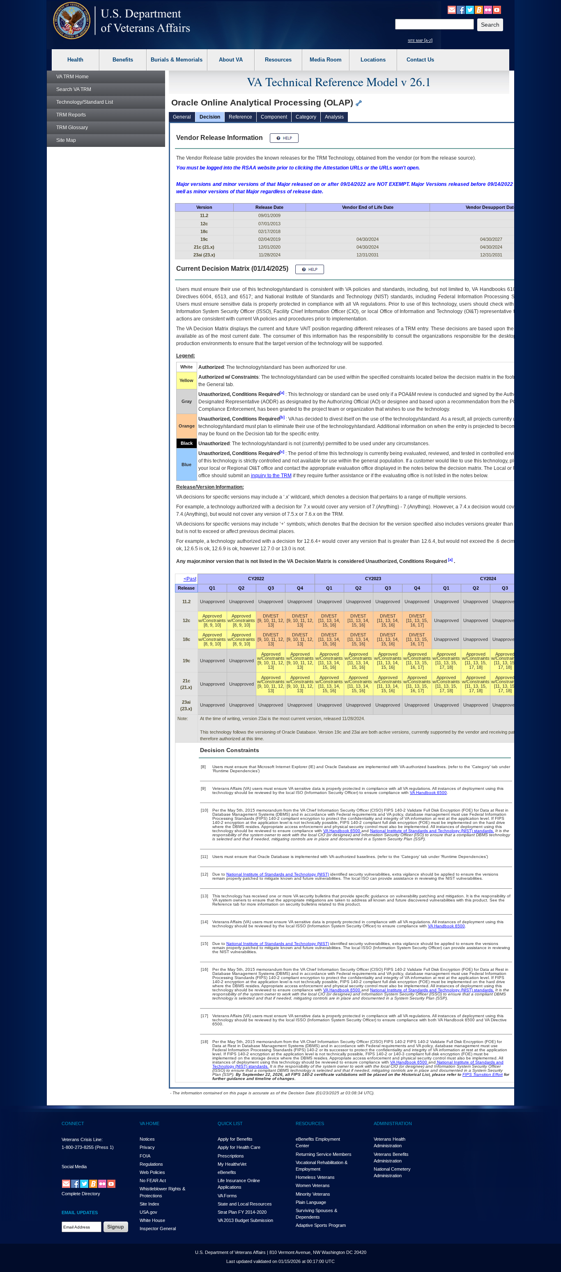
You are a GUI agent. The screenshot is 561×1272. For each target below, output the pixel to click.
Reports (71, 115)
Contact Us (420, 60)
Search (73, 89)
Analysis (334, 117)
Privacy (147, 1147)
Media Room (326, 60)
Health (75, 60)
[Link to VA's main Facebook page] (460, 9)
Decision (210, 117)
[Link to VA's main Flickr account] (487, 9)
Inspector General (158, 1228)
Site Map (66, 140)
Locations (373, 60)
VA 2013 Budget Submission (245, 1220)
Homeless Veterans (315, 1177)
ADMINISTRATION (393, 1123)
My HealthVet (232, 1164)
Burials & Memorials (176, 60)
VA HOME (149, 1123)
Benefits (123, 60)
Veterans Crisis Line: (82, 1139)
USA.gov (148, 1212)
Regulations (151, 1164)
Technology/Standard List (84, 102)
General (182, 117)
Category (306, 117)
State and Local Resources (245, 1203)
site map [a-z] (420, 40)
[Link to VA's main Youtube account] (496, 9)
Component (274, 117)
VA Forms (227, 1195)
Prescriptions (231, 1155)
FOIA (145, 1155)
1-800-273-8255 (78, 1147)
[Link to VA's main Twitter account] (469, 9)
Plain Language (311, 1202)
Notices (147, 1139)
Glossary (72, 127)
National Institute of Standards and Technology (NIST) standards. (432, 830)
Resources (278, 60)
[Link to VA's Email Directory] (451, 9)
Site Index (149, 1203)
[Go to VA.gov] (122, 20)
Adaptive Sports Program (321, 1225)
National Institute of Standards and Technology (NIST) (277, 874)
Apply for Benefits (235, 1139)
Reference (240, 117)
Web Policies (152, 1172)
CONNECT (73, 1123)
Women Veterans (313, 1185)
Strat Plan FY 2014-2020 (242, 1212)
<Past (190, 579)
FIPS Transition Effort (482, 1074)
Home (72, 77)
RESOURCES (310, 1123)
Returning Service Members (324, 1154)
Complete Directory (81, 1193)
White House (152, 1220)
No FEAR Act (153, 1180)
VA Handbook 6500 (428, 792)
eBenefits (227, 1172)
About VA (231, 60)
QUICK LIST (230, 1123)
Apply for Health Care (239, 1147)
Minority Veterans (313, 1194)
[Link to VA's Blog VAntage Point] (478, 9)
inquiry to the (271, 475)
